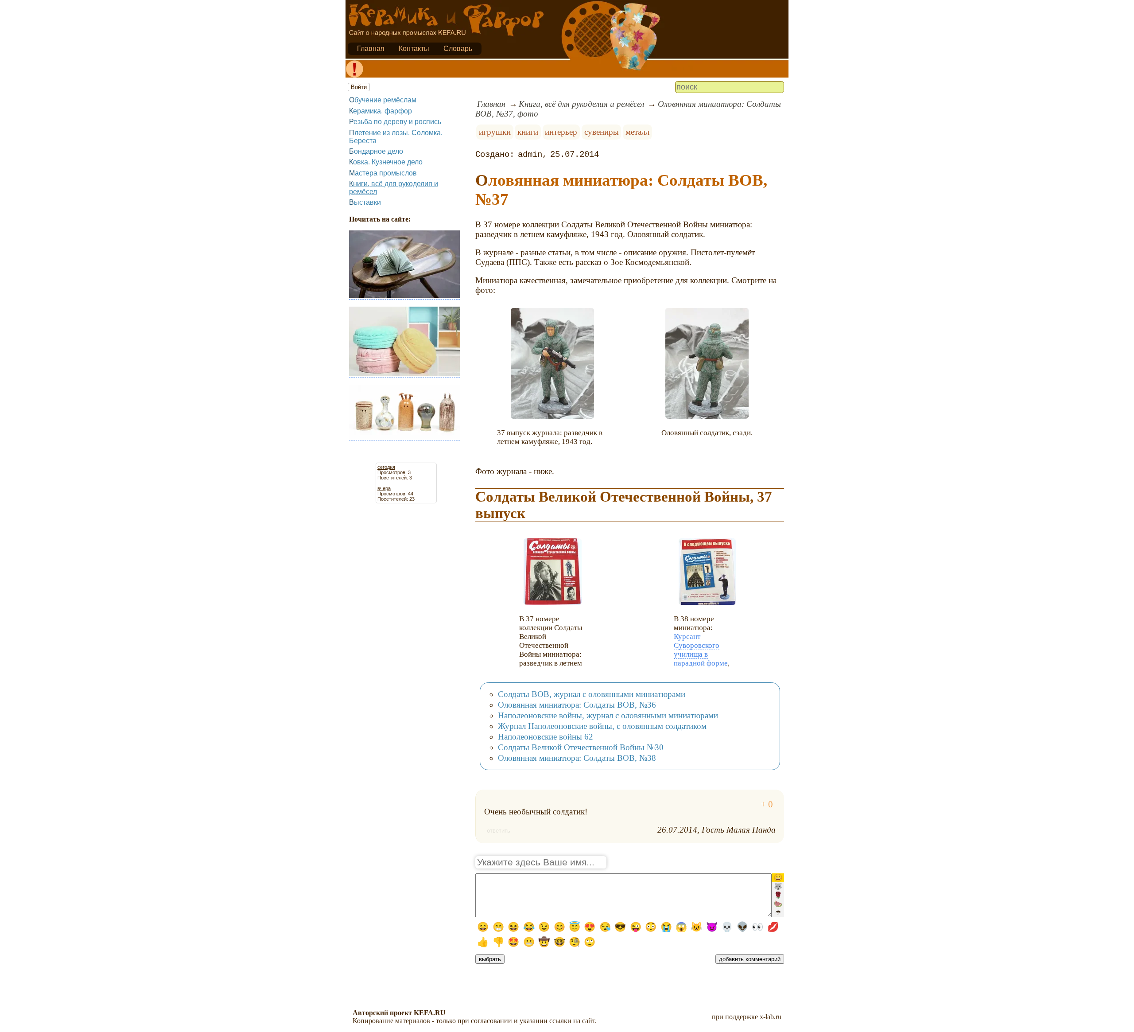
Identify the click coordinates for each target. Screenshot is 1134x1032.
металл (637, 131)
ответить (498, 830)
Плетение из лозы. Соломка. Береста (396, 136)
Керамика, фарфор (380, 111)
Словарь (457, 48)
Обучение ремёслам (382, 100)
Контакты (414, 48)
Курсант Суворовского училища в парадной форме (701, 649)
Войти (359, 87)
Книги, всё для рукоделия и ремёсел (393, 187)
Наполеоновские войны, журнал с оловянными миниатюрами (608, 715)
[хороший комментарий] (767, 804)
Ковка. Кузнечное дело (386, 162)
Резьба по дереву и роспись (395, 121)
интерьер (561, 131)
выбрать (490, 959)
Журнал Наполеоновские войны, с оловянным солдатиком (602, 726)
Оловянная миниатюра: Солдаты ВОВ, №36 (577, 704)
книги (527, 131)
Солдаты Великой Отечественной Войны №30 (581, 747)
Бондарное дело (376, 151)
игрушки (495, 131)
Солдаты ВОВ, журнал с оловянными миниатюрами (591, 694)
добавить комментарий (750, 959)
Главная (370, 48)
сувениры (601, 131)
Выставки (365, 202)
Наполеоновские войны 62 (545, 736)
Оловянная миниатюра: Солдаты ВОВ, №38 (577, 758)
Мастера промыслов (383, 173)
